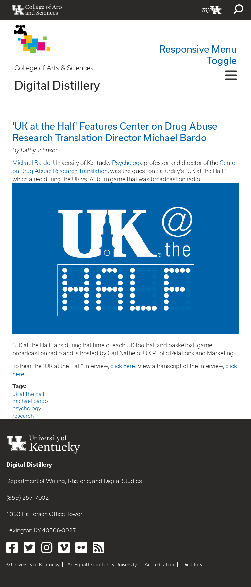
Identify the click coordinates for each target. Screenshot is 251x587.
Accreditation (159, 564)
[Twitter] (29, 547)
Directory (192, 564)
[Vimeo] (64, 547)
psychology (26, 408)
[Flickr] (81, 547)
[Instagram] (46, 547)
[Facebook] (12, 547)
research (23, 416)
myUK (212, 10)
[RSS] (98, 547)
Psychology (127, 163)
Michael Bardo (31, 163)
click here (122, 366)
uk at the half (28, 394)
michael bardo (30, 401)
